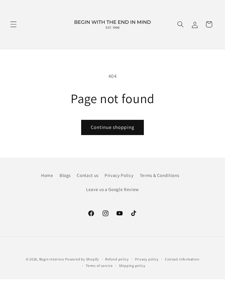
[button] (13, 24)
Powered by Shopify (82, 259)
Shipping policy (132, 265)
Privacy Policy (119, 175)
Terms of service (99, 265)
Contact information (182, 259)
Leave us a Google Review (112, 189)
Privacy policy (147, 259)
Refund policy (117, 259)
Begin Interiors (52, 259)
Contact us (87, 175)
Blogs (65, 175)
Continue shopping (112, 127)
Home (47, 175)
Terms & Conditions (159, 175)
